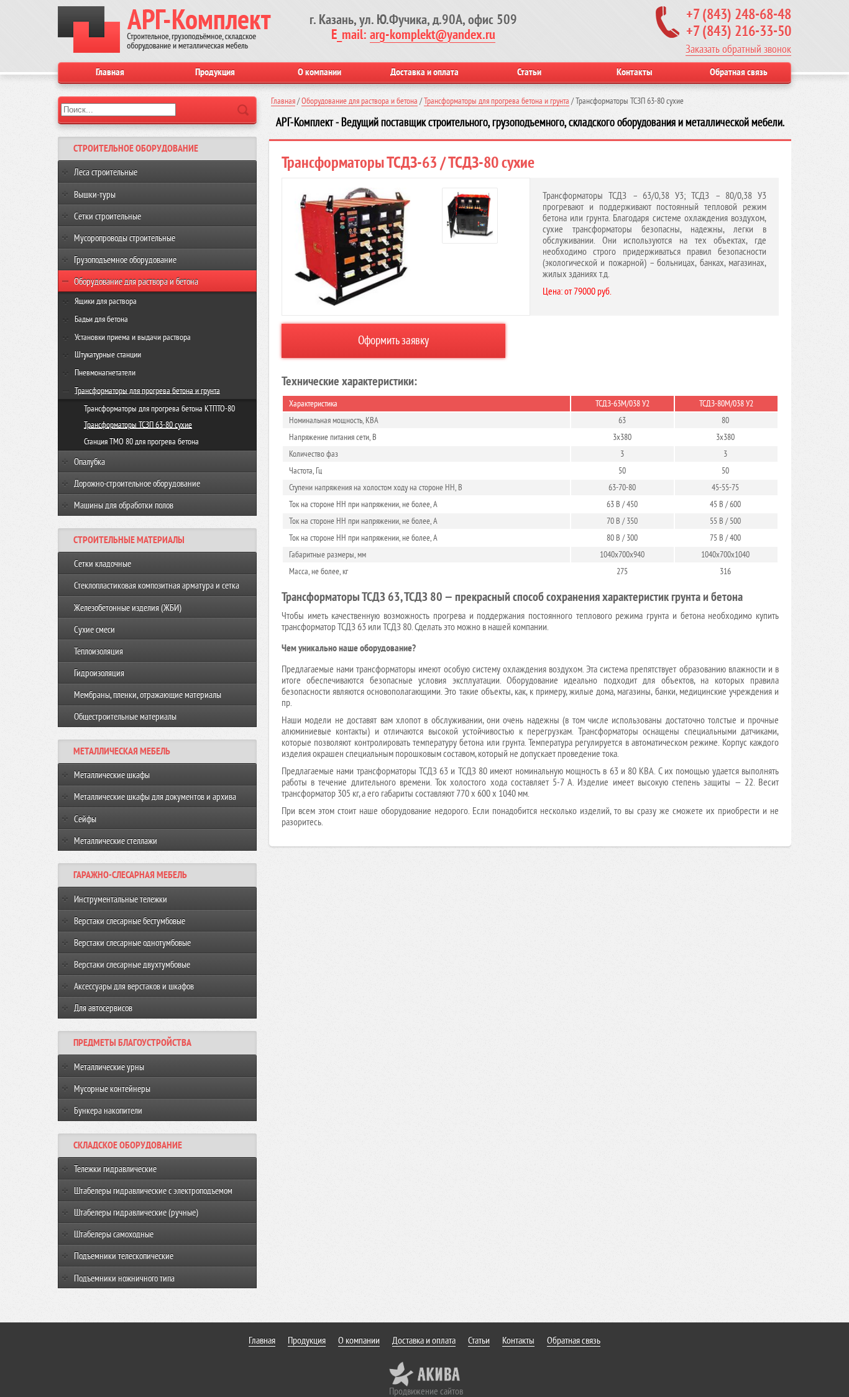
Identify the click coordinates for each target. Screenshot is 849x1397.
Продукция (215, 72)
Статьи (529, 72)
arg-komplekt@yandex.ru (432, 34)
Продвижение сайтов (426, 1391)
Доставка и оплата (424, 72)
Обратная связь (739, 72)
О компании (319, 72)
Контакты (634, 72)
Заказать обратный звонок (738, 49)
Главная (110, 72)
